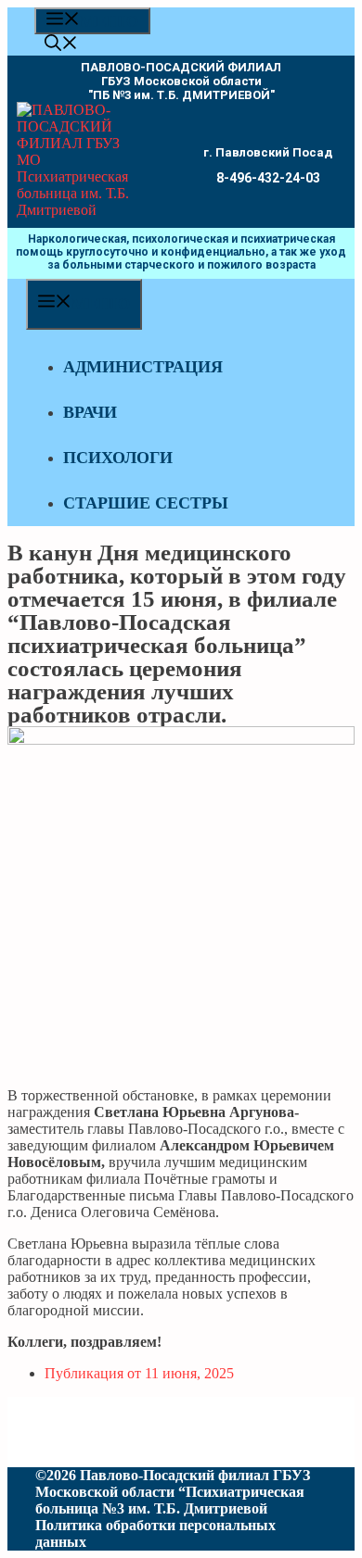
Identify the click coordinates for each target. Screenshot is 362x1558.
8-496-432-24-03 (268, 177)
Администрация (143, 367)
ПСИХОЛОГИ (118, 457)
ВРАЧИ (90, 412)
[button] (61, 45)
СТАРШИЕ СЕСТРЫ (145, 503)
